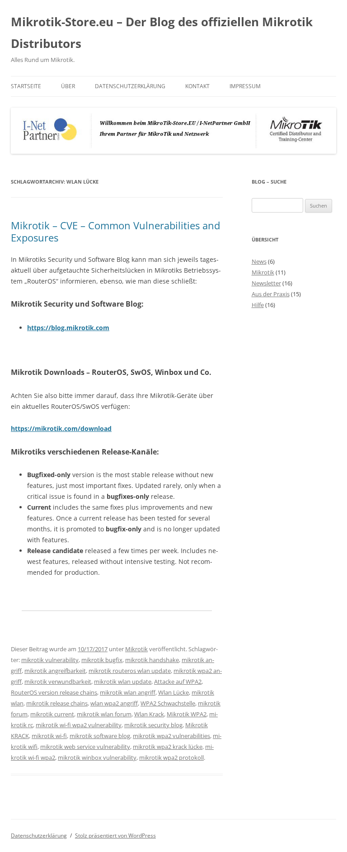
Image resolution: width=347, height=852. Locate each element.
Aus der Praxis (271, 294)
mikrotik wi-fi (49, 736)
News (259, 261)
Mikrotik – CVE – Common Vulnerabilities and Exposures (115, 231)
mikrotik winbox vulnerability (97, 757)
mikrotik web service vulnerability (85, 747)
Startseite (26, 86)
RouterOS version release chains (54, 692)
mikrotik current (52, 714)
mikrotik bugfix (101, 660)
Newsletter (266, 283)
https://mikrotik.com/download (61, 428)
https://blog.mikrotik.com (68, 327)
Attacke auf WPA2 (178, 681)
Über (68, 86)
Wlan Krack (149, 714)
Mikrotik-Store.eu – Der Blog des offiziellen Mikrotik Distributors (162, 33)
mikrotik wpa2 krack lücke (167, 747)
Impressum (245, 86)
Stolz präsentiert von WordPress (115, 835)
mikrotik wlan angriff (127, 692)
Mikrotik (136, 649)
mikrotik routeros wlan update (130, 671)
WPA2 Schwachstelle (168, 703)
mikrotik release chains (57, 703)
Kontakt (197, 86)
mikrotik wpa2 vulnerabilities (171, 736)
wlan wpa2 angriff (114, 703)
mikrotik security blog (153, 725)
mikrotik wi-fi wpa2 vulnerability (79, 725)
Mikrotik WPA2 (186, 714)
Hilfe (258, 305)
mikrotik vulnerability (50, 660)
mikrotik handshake (152, 660)
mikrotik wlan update (122, 681)
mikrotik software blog (100, 736)
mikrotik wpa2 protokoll (171, 757)
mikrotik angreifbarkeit (55, 671)
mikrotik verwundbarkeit (57, 681)
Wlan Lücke (173, 692)
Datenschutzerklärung (130, 86)
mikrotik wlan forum (104, 714)
